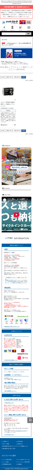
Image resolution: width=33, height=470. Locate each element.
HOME (2, 61)
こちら (18, 310)
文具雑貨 (19, 464)
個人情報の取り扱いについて (9, 446)
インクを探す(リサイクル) (23, 459)
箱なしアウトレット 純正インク (12, 61)
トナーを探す (6, 462)
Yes (18, 3)
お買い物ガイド (4, 30)
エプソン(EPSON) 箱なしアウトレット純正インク (14, 62)
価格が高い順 (17, 77)
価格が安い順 (10, 77)
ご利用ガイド (6, 441)
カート (20, 30)
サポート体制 (6, 443)
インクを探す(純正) (7, 459)
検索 (28, 33)
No (20, 3)
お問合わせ (20, 443)
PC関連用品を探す (7, 464)
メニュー (29, 30)
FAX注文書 (19, 441)
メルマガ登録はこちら (22, 446)
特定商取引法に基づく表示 (9, 448)
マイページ (12, 30)
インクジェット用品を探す (23, 462)
